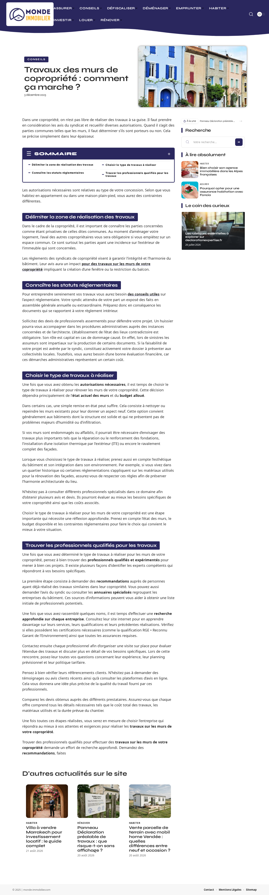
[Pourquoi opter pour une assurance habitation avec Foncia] (189, 190)
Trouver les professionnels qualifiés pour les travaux (137, 174)
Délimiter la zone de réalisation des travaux (62, 164)
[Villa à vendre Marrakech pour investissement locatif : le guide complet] (47, 801)
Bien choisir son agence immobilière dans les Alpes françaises (221, 171)
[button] (240, 121)
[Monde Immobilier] (30, 14)
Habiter (31, 823)
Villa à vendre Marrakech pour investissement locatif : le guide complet (44, 836)
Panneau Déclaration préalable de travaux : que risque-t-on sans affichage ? (96, 839)
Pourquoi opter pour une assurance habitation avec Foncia (221, 191)
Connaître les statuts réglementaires (58, 172)
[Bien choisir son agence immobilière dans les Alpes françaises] (189, 169)
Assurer (204, 184)
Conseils (36, 59)
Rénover (83, 823)
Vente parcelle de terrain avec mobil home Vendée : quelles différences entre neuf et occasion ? (149, 839)
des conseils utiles (144, 294)
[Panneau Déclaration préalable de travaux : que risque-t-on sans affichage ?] (98, 801)
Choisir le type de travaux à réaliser (131, 164)
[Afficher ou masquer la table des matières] (124, 154)
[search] (251, 14)
